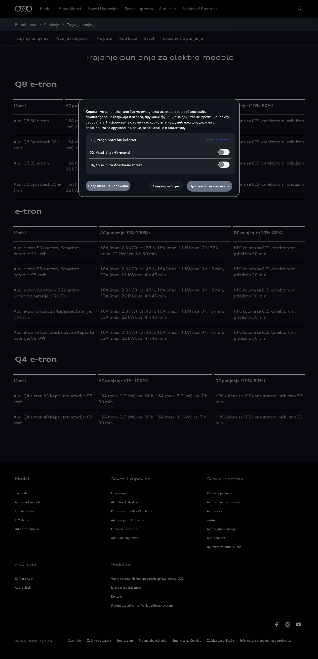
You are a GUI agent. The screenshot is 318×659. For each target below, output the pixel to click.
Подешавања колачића (108, 186)
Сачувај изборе (166, 186)
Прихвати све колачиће (210, 186)
